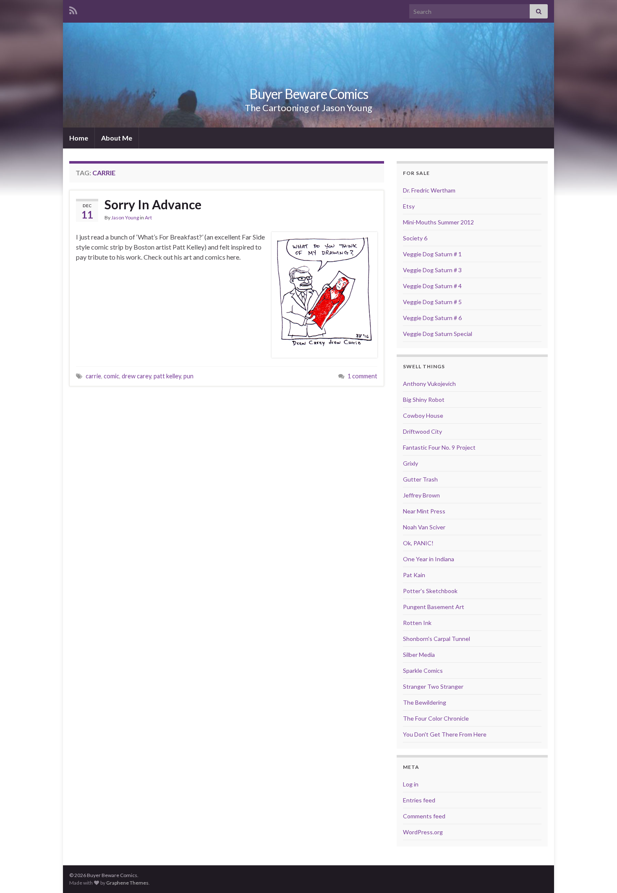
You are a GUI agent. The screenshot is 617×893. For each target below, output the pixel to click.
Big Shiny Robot (423, 399)
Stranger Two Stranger (433, 686)
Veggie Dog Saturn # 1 (432, 254)
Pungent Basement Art (433, 606)
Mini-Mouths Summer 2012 (438, 222)
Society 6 (415, 238)
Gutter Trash (420, 479)
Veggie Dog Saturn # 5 (432, 301)
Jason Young (125, 217)
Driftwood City (422, 431)
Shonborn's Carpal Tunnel (436, 638)
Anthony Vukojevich (429, 383)
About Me (116, 138)
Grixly (410, 463)
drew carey (136, 376)
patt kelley (167, 376)
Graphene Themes (127, 883)
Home (78, 138)
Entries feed (419, 800)
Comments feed (424, 816)
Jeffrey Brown (421, 495)
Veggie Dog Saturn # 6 (432, 317)
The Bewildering (424, 702)
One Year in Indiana (428, 558)
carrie (93, 376)
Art (148, 217)
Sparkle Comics (423, 670)
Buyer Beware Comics (308, 94)
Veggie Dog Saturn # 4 (432, 285)
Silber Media (419, 654)
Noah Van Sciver (424, 527)
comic (111, 376)
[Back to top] (598, 874)
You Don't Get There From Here (444, 734)
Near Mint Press (424, 511)
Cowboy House (423, 415)
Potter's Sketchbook (430, 590)
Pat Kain (414, 574)
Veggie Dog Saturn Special (437, 333)
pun (188, 376)
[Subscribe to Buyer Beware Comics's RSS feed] (73, 9)
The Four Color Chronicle (436, 718)
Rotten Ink (417, 622)
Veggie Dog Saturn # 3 (432, 269)
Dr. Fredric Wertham (429, 190)
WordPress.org (423, 832)
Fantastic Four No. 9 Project (439, 447)
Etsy (409, 206)
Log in (410, 784)
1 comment (362, 376)
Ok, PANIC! (418, 543)
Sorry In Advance (153, 204)
